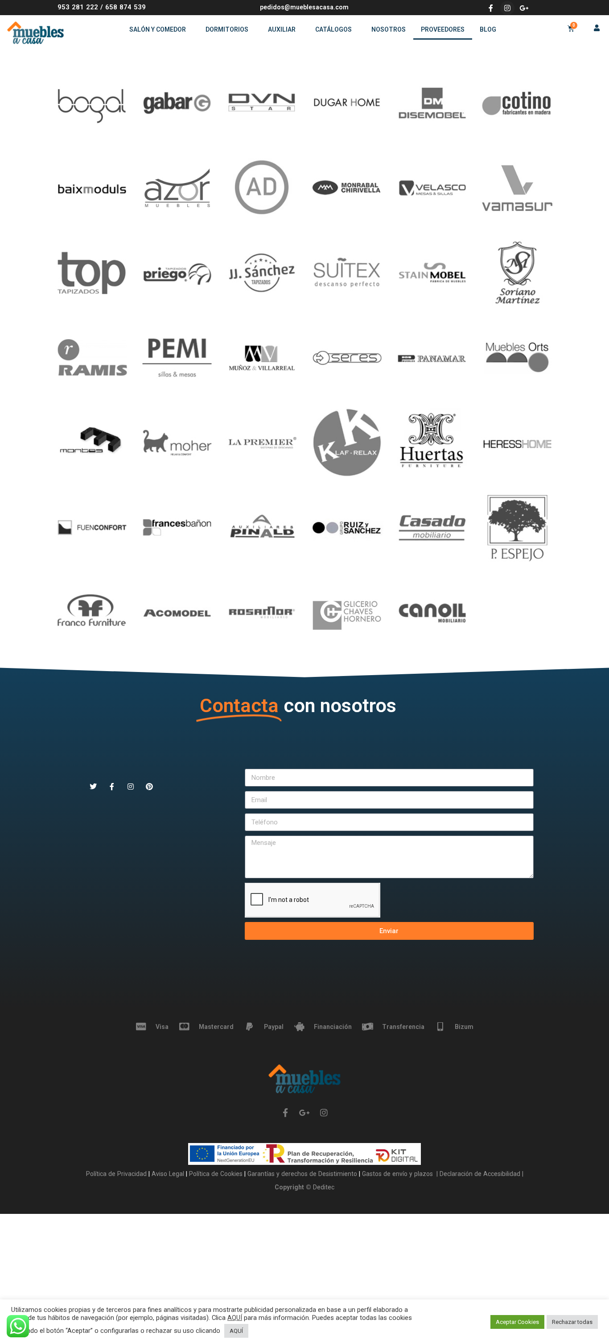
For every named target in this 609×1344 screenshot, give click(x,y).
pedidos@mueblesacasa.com (304, 7)
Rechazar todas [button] (572, 1322)
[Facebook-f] (491, 8)
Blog (488, 29)
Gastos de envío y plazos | (399, 1173)
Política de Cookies (216, 1173)
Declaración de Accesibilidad (479, 1173)
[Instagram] (507, 8)
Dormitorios (227, 29)
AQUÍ (234, 1318)
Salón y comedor (157, 29)
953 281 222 (78, 7)
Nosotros (388, 29)
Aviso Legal (169, 1173)
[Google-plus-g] (524, 8)
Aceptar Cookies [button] (517, 1322)
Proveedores (443, 29)
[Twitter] (93, 786)
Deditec (323, 1187)
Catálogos (333, 29)
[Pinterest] (149, 786)
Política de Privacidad (117, 1173)
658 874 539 (125, 7)
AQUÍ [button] (236, 1331)
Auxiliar (282, 29)
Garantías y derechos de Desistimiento (302, 1173)
